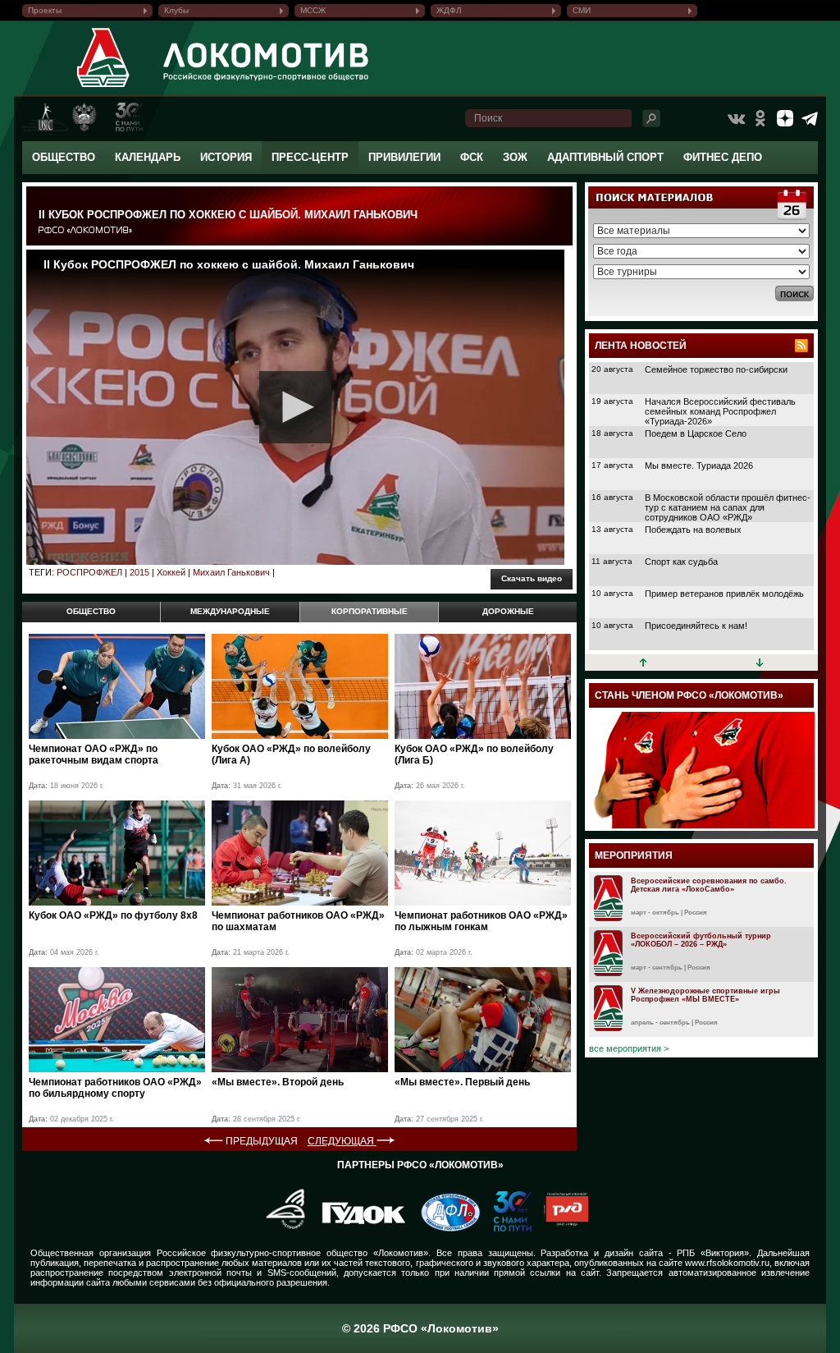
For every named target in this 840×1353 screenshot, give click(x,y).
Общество (63, 157)
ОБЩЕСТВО (91, 611)
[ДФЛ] (444, 1228)
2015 (139, 572)
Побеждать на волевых (693, 529)
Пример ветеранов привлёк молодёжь (724, 594)
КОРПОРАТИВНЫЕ (369, 611)
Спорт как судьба (681, 561)
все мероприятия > (629, 1048)
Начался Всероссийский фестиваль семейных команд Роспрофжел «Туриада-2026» (720, 411)
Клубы (176, 10)
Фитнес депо (722, 157)
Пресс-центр (310, 157)
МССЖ (313, 10)
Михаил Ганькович (231, 572)
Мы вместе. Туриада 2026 (699, 465)
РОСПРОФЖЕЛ (89, 572)
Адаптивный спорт (605, 157)
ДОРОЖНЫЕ (508, 611)
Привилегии (404, 157)
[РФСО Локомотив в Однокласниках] (760, 118)
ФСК (471, 157)
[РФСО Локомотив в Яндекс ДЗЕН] (785, 118)
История (226, 157)
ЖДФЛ (449, 10)
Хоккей (171, 572)
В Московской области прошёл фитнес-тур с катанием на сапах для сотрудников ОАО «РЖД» (727, 507)
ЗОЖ (515, 157)
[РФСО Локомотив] (104, 87)
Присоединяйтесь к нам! (696, 626)
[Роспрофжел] (280, 1228)
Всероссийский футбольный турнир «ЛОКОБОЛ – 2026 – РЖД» (701, 940)
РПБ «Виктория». (714, 1253)
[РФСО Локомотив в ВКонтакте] (736, 118)
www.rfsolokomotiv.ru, (728, 1263)
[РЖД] (560, 1228)
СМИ (582, 10)
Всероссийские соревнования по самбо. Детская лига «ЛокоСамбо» (709, 885)
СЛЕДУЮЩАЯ (342, 1141)
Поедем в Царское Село (695, 433)
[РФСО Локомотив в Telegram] (809, 118)
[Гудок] (357, 1228)
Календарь (147, 157)
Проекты (45, 10)
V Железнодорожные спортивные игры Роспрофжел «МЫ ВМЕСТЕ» (705, 995)
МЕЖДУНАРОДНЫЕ (230, 611)
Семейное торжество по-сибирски (716, 369)
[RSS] (801, 345)
